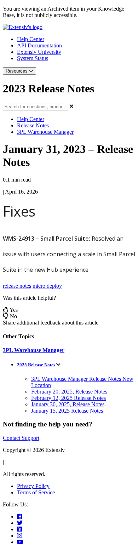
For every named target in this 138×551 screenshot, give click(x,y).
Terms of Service (36, 492)
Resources (17, 71)
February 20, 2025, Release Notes (69, 392)
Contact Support (21, 438)
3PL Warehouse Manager (45, 132)
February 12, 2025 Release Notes (68, 398)
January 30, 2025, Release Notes (67, 404)
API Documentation (39, 45)
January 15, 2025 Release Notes (67, 411)
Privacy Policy (33, 486)
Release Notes (33, 125)
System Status (32, 58)
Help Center (30, 39)
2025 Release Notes (36, 364)
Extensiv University (39, 52)
